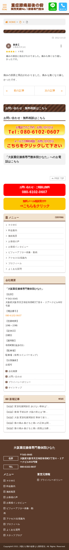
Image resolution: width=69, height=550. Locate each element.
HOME (12, 22)
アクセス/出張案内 (17, 258)
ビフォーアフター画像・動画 (22, 252)
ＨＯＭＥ (12, 225)
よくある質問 (15, 269)
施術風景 (12, 236)
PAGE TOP (59, 178)
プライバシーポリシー (19, 382)
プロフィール (15, 263)
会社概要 (12, 371)
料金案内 (12, 230)
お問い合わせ (15, 376)
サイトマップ (15, 387)
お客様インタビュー (18, 247)
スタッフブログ (14, 535)
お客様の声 (14, 241)
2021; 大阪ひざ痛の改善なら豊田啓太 (29, 546)
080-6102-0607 (14, 315)
